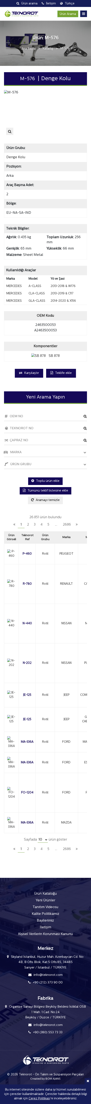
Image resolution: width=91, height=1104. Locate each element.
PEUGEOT (66, 553)
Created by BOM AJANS (45, 1078)
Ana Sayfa (29, 48)
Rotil (45, 553)
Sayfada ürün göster (45, 839)
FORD (66, 742)
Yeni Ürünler (45, 900)
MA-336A (27, 742)
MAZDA (66, 822)
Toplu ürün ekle (47, 481)
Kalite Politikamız (45, 914)
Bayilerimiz (45, 920)
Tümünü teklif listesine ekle (47, 490)
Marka (66, 537)
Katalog (48, 48)
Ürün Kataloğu (45, 893)
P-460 (27, 553)
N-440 (27, 623)
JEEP (66, 695)
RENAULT (66, 584)
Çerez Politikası (39, 1098)
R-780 (27, 584)
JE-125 (27, 695)
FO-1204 (27, 792)
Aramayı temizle (47, 500)
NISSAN (66, 623)
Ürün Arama (68, 14)
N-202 (27, 663)
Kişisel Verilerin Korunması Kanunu (45, 934)
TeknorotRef (27, 537)
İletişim (45, 927)
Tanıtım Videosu (45, 907)
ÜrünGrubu (45, 537)
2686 (67, 524)
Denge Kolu (15, 157)
